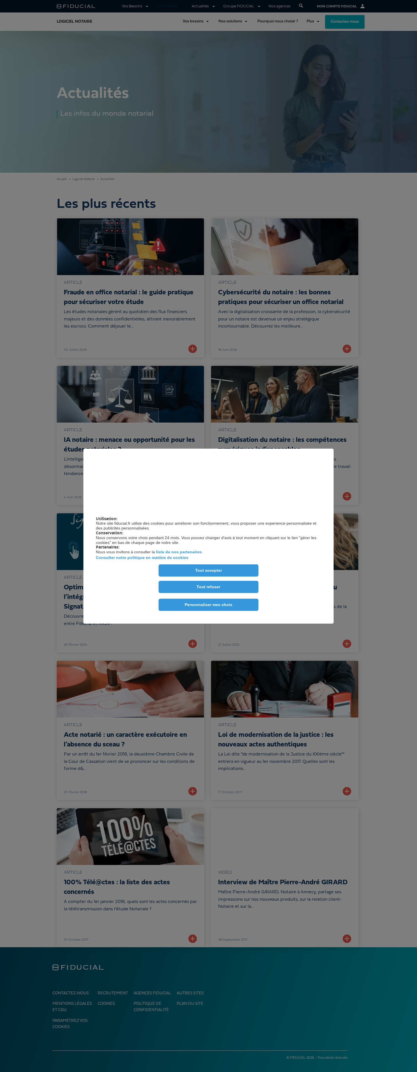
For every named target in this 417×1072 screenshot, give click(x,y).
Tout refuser (208, 586)
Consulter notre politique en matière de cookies (142, 557)
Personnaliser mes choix (208, 604)
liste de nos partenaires (179, 552)
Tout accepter (208, 570)
